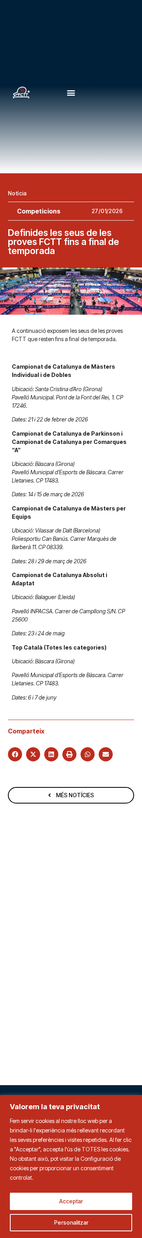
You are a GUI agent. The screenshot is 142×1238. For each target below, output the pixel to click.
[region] (71, 1166)
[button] (71, 92)
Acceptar (71, 1201)
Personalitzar (71, 1222)
